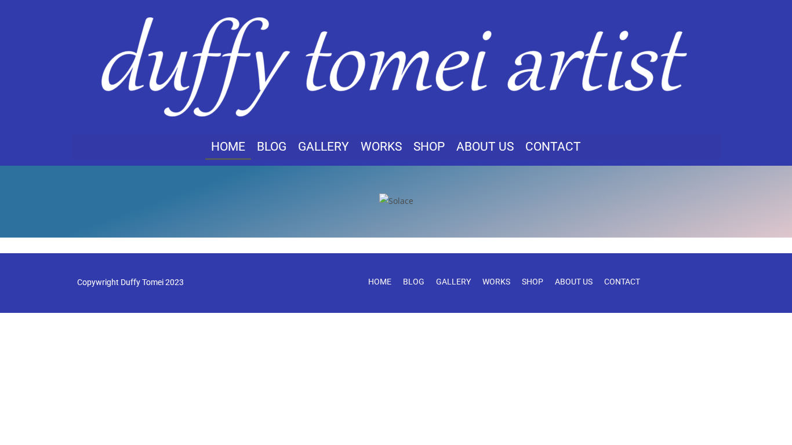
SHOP (429, 147)
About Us (485, 147)
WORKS (381, 147)
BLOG (271, 147)
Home (228, 147)
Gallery (323, 147)
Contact (553, 147)
